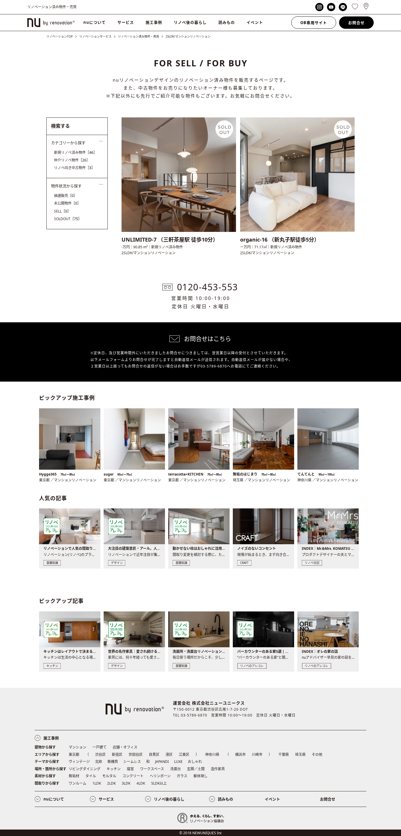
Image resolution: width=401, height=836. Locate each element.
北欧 (98, 761)
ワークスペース (152, 768)
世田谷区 (136, 754)
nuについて (94, 22)
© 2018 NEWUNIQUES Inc (200, 832)
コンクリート (133, 775)
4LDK (141, 783)
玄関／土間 (196, 768)
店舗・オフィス (125, 747)
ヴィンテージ (79, 761)
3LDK (126, 783)
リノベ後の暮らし (190, 22)
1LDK (96, 783)
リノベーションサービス (95, 36)
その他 (317, 754)
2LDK (111, 783)
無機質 (112, 761)
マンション (77, 747)
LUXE (178, 761)
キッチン (114, 768)
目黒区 (154, 754)
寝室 (130, 768)
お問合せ (356, 22)
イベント (255, 22)
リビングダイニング (84, 768)
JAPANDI (162, 761)
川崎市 (257, 754)
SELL (62, 211)
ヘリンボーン (160, 775)
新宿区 (117, 754)
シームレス (132, 761)
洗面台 (175, 768)
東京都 (74, 754)
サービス (125, 22)
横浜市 (240, 754)
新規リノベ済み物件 (75, 152)
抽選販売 (65, 195)
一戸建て (99, 747)
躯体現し (200, 775)
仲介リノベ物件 (72, 160)
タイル (90, 775)
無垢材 (74, 775)
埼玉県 (300, 754)
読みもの (226, 22)
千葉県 (283, 754)
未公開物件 (67, 203)
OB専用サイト (313, 22)
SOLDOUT (68, 218)
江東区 (184, 754)
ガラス (182, 775)
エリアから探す (47, 754)
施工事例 (154, 22)
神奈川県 (212, 754)
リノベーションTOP (59, 36)
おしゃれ (195, 761)
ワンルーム (77, 783)
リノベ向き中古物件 (74, 167)
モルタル (109, 775)
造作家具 (218, 768)
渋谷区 (100, 754)
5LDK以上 (159, 783)
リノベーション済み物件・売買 (138, 36)
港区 (169, 754)
